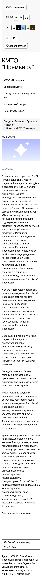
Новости (10, 124)
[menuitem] (21, 80)
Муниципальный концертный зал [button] (19, 95)
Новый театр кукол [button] (14, 111)
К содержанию (17, 7)
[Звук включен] (7, 38)
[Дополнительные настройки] (14, 38)
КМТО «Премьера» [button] (14, 80)
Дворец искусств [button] (13, 87)
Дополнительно (17, 46)
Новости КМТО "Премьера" (20, 128)
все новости (8, 137)
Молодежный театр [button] (14, 104)
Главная (19, 121)
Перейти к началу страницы (17, 544)
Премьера (32, 121)
